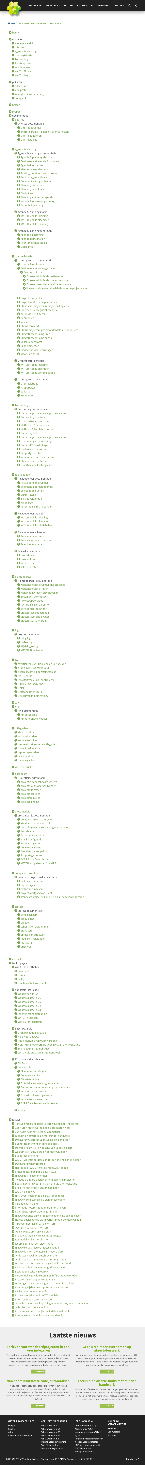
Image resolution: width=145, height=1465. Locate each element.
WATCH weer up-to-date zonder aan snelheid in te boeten (48, 1159)
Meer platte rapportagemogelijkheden (37, 1211)
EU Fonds (23, 1063)
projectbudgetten (31, 790)
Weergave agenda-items (34, 169)
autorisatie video (27, 736)
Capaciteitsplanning (32, 205)
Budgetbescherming (27, 1155)
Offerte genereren (31, 135)
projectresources (30, 797)
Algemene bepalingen (33, 1071)
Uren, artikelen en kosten (35, 421)
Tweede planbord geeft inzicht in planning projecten (45, 1179)
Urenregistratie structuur (35, 264)
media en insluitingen (33, 938)
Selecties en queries (32, 490)
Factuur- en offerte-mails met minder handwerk (42, 1135)
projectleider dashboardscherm (39, 782)
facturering (21, 59)
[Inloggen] (136, 5)
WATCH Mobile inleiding (34, 216)
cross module (22, 811)
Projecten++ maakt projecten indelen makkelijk (42, 1311)
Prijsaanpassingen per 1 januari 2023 (35, 1171)
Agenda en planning (32, 234)
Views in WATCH (30, 354)
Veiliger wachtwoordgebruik (31, 1291)
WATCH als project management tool (39, 1052)
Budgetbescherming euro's (36, 338)
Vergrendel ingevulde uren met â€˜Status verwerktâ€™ (46, 1275)
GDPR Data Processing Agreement (40, 1103)
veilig (21, 979)
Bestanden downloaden (34, 596)
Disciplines (27, 193)
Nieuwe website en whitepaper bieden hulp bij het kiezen (48, 1215)
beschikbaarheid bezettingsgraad (37, 671)
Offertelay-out (29, 139)
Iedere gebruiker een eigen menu (34, 1243)
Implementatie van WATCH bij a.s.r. (37, 1040)
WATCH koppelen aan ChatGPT (38, 863)
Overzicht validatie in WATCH (31, 1227)
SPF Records (25, 676)
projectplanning (30, 801)
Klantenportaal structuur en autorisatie (43, 584)
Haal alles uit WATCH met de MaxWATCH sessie (41, 1167)
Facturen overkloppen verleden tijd (35, 1279)
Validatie (25, 322)
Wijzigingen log (29, 646)
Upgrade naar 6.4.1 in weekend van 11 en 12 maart (43, 1147)
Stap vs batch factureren (35, 461)
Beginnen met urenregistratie (38, 268)
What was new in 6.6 (29, 997)
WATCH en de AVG (25, 1191)
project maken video (29, 748)
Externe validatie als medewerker (45, 276)
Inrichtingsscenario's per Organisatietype (44, 827)
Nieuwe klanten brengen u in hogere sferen (40, 1251)
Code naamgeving (31, 847)
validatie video (26, 756)
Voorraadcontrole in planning (37, 201)
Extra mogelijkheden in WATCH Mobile (36, 1295)
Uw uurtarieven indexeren (30, 1163)
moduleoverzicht (25, 43)
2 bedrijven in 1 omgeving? (33, 695)
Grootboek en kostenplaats (36, 465)
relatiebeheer (23, 67)
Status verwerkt (30, 326)
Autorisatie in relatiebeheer (36, 506)
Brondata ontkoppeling (34, 851)
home (13, 23)
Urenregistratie (29, 383)
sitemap (22, 1110)
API (17, 706)
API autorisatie (29, 714)
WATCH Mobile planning (34, 224)
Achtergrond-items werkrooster (39, 173)
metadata (26, 942)
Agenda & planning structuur (37, 157)
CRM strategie (29, 494)
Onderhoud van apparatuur (36, 1095)
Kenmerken (27, 318)
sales (18, 702)
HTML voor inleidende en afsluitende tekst (39, 1195)
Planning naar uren (31, 185)
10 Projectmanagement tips (33, 1048)
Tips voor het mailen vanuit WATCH (35, 1223)
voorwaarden (25, 1067)
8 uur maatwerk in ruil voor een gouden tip (39, 1315)
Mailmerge (27, 502)
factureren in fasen (32, 889)
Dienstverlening (30, 1079)
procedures (27, 555)
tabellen (25, 922)
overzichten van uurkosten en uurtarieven (42, 664)
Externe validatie (33, 272)
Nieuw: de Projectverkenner (31, 1175)
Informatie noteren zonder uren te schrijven (40, 1207)
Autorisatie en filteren (33, 314)
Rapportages (28, 387)
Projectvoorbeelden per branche (39, 302)
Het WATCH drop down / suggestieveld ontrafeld (43, 1263)
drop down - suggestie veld (33, 668)
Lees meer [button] (39, 1371)
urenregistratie (23, 55)
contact (119, 5)
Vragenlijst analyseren (33, 620)
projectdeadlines (30, 793)
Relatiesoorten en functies (36, 540)
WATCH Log (21, 75)
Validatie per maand (26, 1203)
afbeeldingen (28, 918)
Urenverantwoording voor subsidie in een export (43, 1139)
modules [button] (34, 5)
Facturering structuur (33, 417)
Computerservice (30, 1075)
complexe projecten (26, 873)
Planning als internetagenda (37, 197)
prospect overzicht (31, 559)
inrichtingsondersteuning (32, 1013)
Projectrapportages (32, 600)
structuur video (26, 732)
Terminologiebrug (31, 843)
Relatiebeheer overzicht (34, 536)
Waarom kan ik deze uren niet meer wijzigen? (41, 1151)
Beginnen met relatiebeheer (37, 486)
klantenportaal (23, 63)
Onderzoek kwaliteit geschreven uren (36, 1255)
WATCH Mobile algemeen (35, 220)
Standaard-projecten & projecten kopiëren (45, 306)
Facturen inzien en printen (36, 604)
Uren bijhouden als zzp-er (32, 1032)
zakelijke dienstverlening (29, 94)
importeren (27, 563)
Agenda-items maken (33, 165)
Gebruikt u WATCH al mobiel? (31, 1307)
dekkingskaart (29, 914)
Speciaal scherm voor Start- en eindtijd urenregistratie (46, 1183)
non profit (21, 90)
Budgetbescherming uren (35, 334)
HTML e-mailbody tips (30, 684)
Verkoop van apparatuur (34, 1091)
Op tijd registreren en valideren (33, 1231)
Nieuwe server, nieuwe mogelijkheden (37, 1247)
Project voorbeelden (32, 298)
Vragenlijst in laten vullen (35, 616)
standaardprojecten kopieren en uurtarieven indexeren (52, 897)
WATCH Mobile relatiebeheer (37, 525)
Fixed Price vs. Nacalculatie (36, 823)
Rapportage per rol (31, 855)
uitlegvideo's (22, 728)
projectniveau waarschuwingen (38, 786)
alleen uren (21, 86)
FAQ (17, 660)
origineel (26, 946)
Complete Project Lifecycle (36, 819)
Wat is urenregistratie (30, 1021)
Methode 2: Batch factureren (37, 429)
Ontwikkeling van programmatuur (40, 1083)
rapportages (28, 885)
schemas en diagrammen (35, 926)
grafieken (26, 930)
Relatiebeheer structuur (34, 482)
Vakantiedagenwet (31, 342)
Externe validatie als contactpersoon (47, 280)
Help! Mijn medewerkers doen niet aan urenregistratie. (49, 1044)
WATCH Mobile (23, 71)
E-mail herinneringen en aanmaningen (37, 1187)
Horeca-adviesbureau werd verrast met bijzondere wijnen (48, 1219)
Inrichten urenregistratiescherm (39, 310)
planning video (26, 760)
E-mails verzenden (31, 498)
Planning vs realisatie (33, 189)
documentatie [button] (99, 5)
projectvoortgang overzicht (36, 893)
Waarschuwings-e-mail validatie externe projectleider (56, 288)
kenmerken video (28, 740)
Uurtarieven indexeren (34, 449)
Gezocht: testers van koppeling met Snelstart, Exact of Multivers (51, 1303)
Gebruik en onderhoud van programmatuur (45, 1087)
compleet (20, 98)
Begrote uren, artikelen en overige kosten (45, 131)
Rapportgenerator (31, 453)
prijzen (68, 5)
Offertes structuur (31, 127)
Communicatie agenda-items (37, 181)
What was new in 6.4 (29, 1006)
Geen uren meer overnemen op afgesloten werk (42, 1127)
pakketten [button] (51, 5)
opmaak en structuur (33, 934)
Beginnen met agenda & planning (40, 161)
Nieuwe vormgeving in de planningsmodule (40, 1199)
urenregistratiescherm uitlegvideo (37, 744)
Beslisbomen (28, 831)
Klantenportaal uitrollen (34, 588)
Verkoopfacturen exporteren (37, 457)
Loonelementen (30, 346)
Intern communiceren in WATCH (33, 1299)
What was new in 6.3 (29, 1010)
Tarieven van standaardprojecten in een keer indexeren (47, 1123)
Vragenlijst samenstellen (35, 612)
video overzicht (24, 767)
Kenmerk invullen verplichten (32, 1239)
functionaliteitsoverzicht (32, 983)
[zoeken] (129, 5)
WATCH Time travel (32, 650)
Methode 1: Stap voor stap (35, 425)
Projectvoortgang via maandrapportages (38, 1235)
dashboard (21, 773)
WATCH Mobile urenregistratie (38, 372)
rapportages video (28, 752)
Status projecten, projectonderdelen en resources (49, 330)
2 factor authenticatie (30, 691)
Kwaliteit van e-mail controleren (36, 680)
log (17, 630)
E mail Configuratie (31, 839)
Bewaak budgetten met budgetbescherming (40, 1267)
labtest (19, 906)
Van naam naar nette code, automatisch (38, 1132)
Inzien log (26, 642)
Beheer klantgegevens (34, 608)
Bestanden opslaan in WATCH (32, 1271)
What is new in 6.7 (28, 993)
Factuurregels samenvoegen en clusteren (44, 413)
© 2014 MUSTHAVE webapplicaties (22, 1459)
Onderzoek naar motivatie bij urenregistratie (40, 1259)
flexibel (22, 975)
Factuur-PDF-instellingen (35, 445)
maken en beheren (32, 881)
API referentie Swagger (34, 718)
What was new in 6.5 (29, 1002)
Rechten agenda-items (34, 177)
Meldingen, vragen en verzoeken (39, 592)
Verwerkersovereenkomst (36, 1099)
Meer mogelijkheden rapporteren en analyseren (42, 1287)
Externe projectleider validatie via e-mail (49, 284)
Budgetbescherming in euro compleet (37, 1143)
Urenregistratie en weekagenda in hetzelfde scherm (45, 1283)
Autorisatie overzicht (32, 835)
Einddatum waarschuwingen (37, 350)
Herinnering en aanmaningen (37, 441)
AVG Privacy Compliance (34, 859)
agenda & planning (26, 51)
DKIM (21, 688)
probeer (82, 5)
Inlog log (26, 638)
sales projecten (29, 567)
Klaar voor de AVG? (28, 1036)
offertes (19, 47)
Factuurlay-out (29, 433)
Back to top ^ (132, 1459)
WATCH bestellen (28, 1017)
